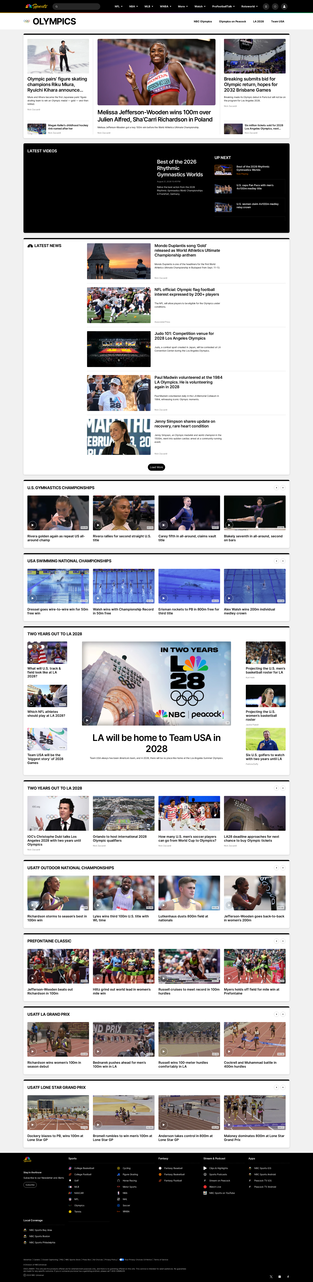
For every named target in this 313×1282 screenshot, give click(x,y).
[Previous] (276, 487)
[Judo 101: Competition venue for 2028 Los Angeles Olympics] (119, 349)
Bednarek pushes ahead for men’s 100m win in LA (119, 1064)
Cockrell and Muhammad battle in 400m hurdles (250, 1064)
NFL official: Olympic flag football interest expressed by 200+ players (187, 292)
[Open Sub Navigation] (122, 6)
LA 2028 (258, 21)
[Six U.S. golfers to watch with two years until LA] (266, 739)
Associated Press (162, 322)
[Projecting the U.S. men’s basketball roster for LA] (266, 652)
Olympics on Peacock (232, 21)
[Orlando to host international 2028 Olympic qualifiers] (124, 813)
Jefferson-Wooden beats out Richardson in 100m (50, 991)
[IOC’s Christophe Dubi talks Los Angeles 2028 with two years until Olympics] (58, 813)
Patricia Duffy (252, 764)
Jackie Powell (252, 724)
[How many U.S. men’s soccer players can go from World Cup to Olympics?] (189, 813)
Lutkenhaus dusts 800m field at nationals (183, 918)
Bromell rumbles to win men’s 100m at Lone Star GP (122, 1138)
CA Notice (147, 1259)
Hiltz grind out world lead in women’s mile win (122, 991)
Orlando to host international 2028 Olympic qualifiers (120, 838)
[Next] (283, 487)
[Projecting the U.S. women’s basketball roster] (266, 696)
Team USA (277, 21)
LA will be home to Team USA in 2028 (156, 743)
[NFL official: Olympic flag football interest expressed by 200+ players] (119, 305)
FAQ (61, 1259)
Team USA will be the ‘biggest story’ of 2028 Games (45, 759)
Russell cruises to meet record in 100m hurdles (189, 991)
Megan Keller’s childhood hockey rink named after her (68, 127)
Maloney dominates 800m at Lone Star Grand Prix (254, 1138)
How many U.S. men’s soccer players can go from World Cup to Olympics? (187, 838)
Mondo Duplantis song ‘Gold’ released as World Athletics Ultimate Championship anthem (187, 250)
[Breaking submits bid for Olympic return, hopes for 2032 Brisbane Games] (255, 56)
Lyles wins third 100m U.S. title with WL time (121, 918)
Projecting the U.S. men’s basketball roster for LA (265, 670)
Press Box (86, 1259)
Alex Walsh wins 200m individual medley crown (249, 611)
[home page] (36, 6)
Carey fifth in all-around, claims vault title (187, 538)
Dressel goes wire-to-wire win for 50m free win (57, 611)
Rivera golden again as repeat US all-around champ (56, 538)
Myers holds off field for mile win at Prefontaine (251, 991)
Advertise (27, 1259)
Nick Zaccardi (103, 133)
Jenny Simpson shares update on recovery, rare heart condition (185, 423)
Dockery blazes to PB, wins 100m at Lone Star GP (55, 1138)
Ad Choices (98, 1259)
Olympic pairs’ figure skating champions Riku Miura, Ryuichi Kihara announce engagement (57, 84)
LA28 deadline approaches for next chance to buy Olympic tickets (251, 838)
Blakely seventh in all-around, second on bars (253, 538)
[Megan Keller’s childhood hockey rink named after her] (36, 129)
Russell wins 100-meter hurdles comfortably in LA (183, 1064)
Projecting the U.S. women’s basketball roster (261, 715)
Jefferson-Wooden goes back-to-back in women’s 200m (254, 918)
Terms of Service (161, 1259)
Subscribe (30, 1185)
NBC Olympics (203, 21)
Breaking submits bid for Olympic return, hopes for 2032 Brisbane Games (250, 84)
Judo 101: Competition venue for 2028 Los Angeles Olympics (184, 336)
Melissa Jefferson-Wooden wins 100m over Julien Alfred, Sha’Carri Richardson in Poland (154, 116)
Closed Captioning (50, 1259)
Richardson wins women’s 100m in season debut (54, 1064)
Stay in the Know (32, 1172)
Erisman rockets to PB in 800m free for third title (188, 611)
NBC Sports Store (73, 1259)
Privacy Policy (111, 1259)
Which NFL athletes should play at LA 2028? (46, 714)
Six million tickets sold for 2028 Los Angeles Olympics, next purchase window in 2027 (264, 127)
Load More (156, 467)
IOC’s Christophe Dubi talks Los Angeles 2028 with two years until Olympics (54, 840)
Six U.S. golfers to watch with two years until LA (265, 757)
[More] (266, 6)
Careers (37, 1259)
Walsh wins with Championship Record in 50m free (123, 611)
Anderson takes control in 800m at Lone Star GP (185, 1138)
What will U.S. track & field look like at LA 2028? (44, 672)
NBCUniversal (41, 1265)
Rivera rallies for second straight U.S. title (122, 538)
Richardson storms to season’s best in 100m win (57, 918)
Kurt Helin (250, 677)
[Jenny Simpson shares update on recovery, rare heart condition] (119, 437)
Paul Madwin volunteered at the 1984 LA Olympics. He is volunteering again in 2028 (188, 382)
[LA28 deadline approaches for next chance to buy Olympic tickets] (255, 813)
